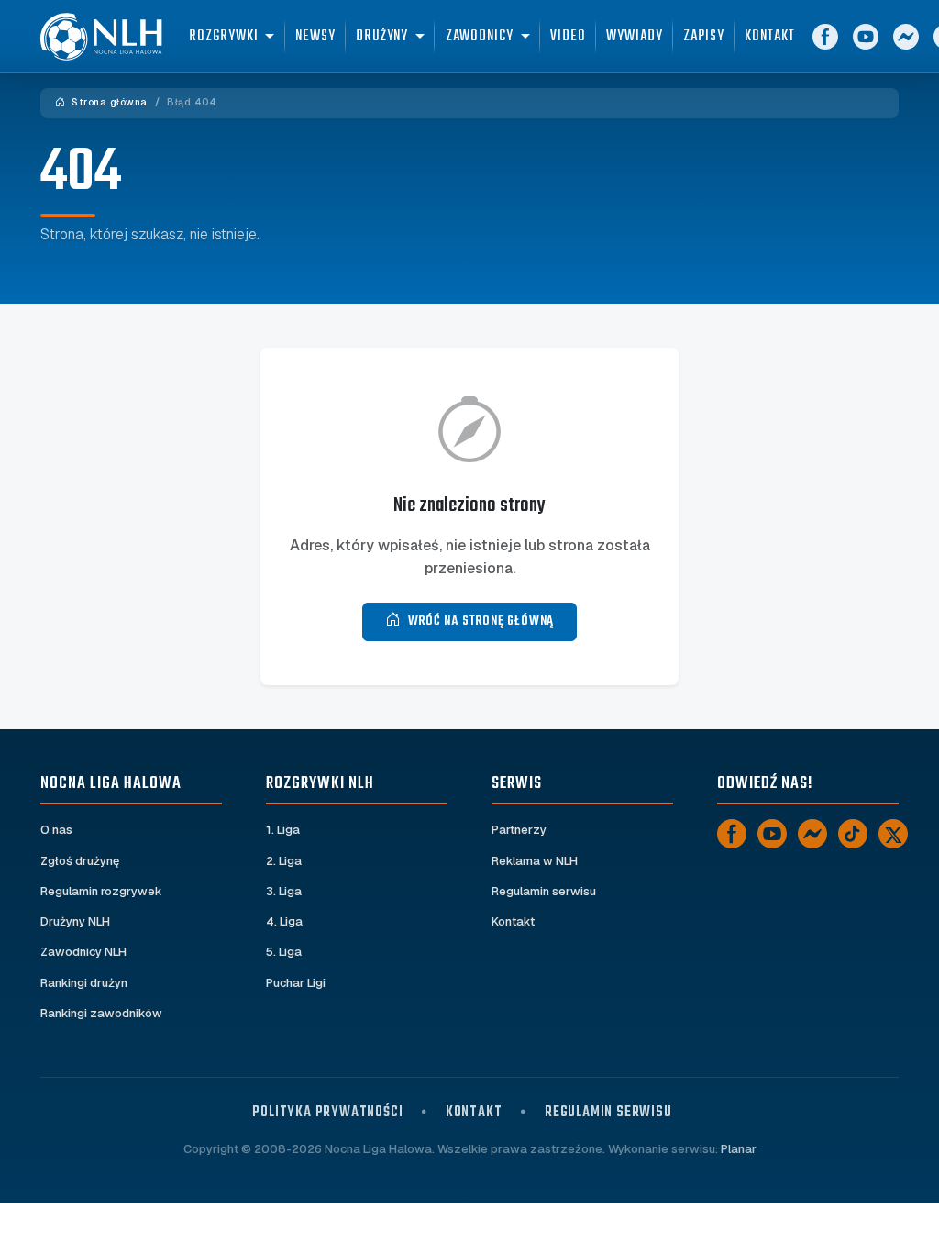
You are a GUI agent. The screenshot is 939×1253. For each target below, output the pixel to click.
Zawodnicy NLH (83, 951)
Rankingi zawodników (101, 1013)
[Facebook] (825, 37)
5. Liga (284, 951)
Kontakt (769, 36)
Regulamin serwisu (544, 891)
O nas (56, 829)
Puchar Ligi (296, 983)
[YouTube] (865, 37)
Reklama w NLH (535, 861)
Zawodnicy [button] (480, 36)
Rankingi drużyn (83, 983)
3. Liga (284, 891)
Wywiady (634, 36)
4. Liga (284, 921)
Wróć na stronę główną (481, 621)
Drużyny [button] (382, 36)
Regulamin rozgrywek (101, 891)
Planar (739, 1149)
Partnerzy (519, 829)
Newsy (315, 36)
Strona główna (108, 102)
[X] (893, 833)
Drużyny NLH (75, 921)
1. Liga (283, 829)
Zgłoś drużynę (79, 861)
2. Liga (284, 861)
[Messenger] (906, 37)
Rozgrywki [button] (223, 36)
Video (568, 36)
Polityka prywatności (327, 1112)
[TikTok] (852, 833)
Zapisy (703, 36)
